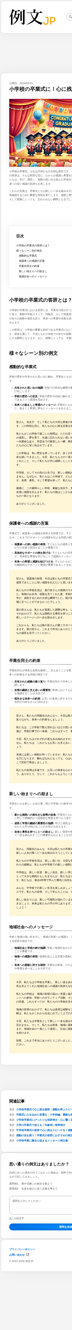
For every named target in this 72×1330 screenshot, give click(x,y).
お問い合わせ (17, 1254)
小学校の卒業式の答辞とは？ (33, 245)
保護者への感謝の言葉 (32, 260)
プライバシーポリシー (22, 1249)
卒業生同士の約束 (29, 266)
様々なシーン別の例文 (29, 250)
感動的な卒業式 (28, 255)
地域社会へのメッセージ (33, 276)
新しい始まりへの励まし (33, 271)
